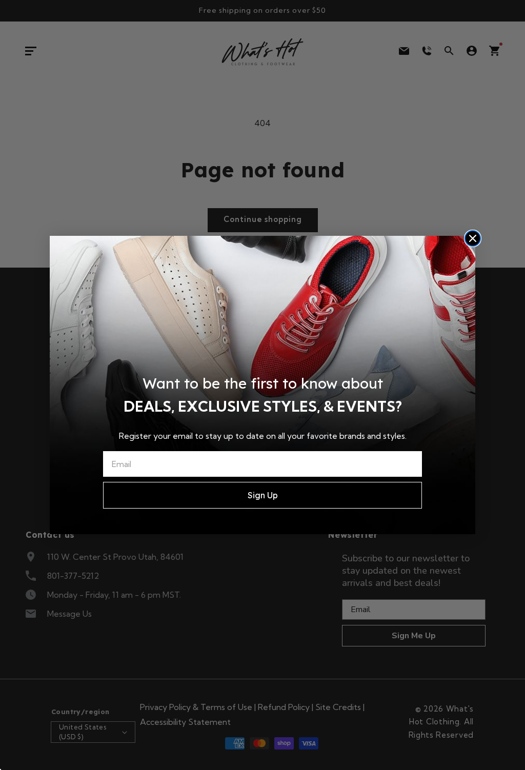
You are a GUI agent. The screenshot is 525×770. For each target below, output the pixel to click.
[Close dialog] (472, 238)
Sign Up (263, 495)
